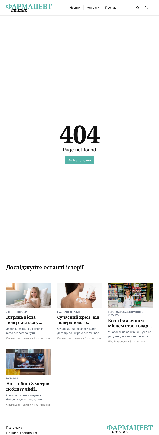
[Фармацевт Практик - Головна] (33, 8)
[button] (137, 7)
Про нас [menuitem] (110, 7)
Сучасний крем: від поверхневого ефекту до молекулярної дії (78, 325)
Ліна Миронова (117, 341)
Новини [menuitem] (75, 7)
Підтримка (14, 427)
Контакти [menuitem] (92, 7)
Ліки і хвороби (16, 312)
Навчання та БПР (69, 312)
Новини (12, 378)
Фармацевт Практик (18, 338)
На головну (82, 160)
